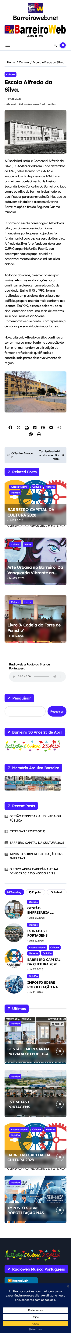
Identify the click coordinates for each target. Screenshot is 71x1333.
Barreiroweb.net (35, 17)
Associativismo (19, 486)
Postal (27, 544)
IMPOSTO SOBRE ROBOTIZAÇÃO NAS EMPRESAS (35, 856)
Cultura (10, 74)
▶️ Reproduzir (18, 1280)
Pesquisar (21, 698)
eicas (24, 104)
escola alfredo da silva (42, 104)
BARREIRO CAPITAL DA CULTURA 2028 (30, 512)
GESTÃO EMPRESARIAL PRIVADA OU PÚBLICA (35, 818)
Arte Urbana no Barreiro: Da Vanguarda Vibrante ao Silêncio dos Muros (35, 573)
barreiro (13, 104)
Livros (27, 602)
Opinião (15, 492)
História (50, 486)
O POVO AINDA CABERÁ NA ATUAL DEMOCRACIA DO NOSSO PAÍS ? (34, 871)
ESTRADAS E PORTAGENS (27, 831)
